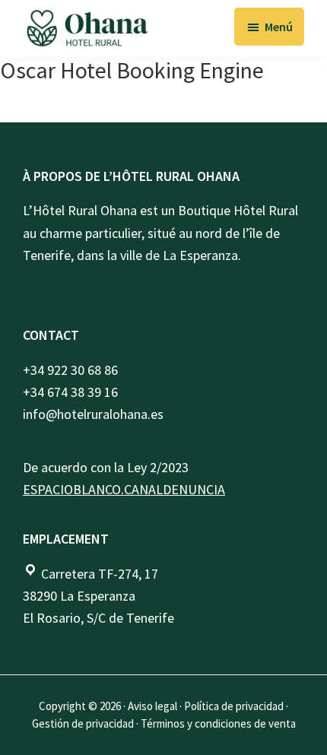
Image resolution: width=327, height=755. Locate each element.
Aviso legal (152, 706)
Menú (279, 26)
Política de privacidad (234, 706)
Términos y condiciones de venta (218, 723)
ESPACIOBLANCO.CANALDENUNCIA (124, 489)
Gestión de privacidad (83, 723)
